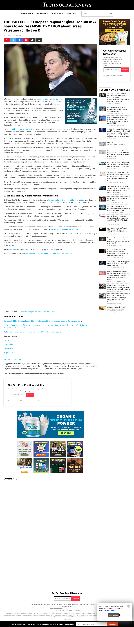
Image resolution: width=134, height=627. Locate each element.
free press (22, 366)
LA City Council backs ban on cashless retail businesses (116, 144)
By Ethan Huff (118, 224)
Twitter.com (8, 344)
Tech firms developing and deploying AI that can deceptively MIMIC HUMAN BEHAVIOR (118, 208)
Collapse (40, 364)
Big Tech (27, 364)
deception (48, 364)
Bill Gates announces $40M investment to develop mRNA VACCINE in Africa (117, 109)
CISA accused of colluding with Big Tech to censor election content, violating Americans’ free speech (118, 164)
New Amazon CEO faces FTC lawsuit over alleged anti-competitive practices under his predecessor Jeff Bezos (117, 253)
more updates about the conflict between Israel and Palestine (48, 254)
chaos (33, 364)
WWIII (81, 369)
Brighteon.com (9, 353)
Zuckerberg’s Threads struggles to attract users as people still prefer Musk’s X (118, 263)
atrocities (19, 364)
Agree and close (113, 615)
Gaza (29, 366)
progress (31, 369)
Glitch (51, 366)
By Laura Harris (119, 147)
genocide (44, 366)
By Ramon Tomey (119, 113)
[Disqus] (50, 508)
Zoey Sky (18, 36)
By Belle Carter (119, 182)
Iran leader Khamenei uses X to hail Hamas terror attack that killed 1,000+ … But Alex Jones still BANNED (117, 120)
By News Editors (119, 125)
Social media (51, 369)
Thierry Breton (72, 369)
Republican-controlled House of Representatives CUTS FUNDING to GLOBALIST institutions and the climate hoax (118, 154)
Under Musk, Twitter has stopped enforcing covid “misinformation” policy (32, 332)
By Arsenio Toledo (120, 281)
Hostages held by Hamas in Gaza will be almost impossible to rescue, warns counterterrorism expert (42, 321)
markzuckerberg (27, 13)
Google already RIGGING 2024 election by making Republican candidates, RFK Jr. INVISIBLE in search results (117, 219)
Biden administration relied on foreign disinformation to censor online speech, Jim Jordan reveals (118, 287)
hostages (75, 366)
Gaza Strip (36, 366)
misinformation (13, 369)
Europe (14, 366)
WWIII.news (12, 249)
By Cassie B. (118, 168)
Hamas (56, 366)
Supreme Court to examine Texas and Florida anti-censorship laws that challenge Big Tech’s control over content (118, 241)
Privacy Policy (67, 620)
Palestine (23, 369)
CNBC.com (8, 340)
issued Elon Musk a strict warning (49, 99)
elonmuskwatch (57, 13)
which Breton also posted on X (23, 129)
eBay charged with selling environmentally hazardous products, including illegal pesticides (116, 298)
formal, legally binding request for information (66, 200)
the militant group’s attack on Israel (64, 229)
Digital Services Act (69, 364)
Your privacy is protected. (14, 400)
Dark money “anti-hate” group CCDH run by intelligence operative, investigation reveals (117, 230)
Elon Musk (81, 364)
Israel (82, 366)
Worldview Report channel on (38, 312)
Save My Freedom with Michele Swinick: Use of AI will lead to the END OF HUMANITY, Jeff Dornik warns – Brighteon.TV (118, 189)
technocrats (71, 13)
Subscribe (112, 624)
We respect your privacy (56, 608)
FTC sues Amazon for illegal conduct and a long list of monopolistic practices (116, 309)
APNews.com (9, 349)
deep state (57, 364)
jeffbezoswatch (42, 13)
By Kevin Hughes (119, 194)
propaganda (40, 369)
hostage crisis (65, 366)
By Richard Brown (119, 246)
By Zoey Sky (118, 103)
